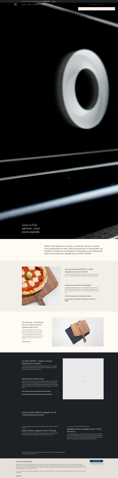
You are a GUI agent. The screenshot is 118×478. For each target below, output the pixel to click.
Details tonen (19, 475)
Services (29, 4)
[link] (91, 4)
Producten (24, 4)
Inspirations (43, 4)
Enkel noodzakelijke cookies (97, 463)
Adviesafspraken (36, 4)
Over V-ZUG (49, 4)
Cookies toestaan (96, 461)
